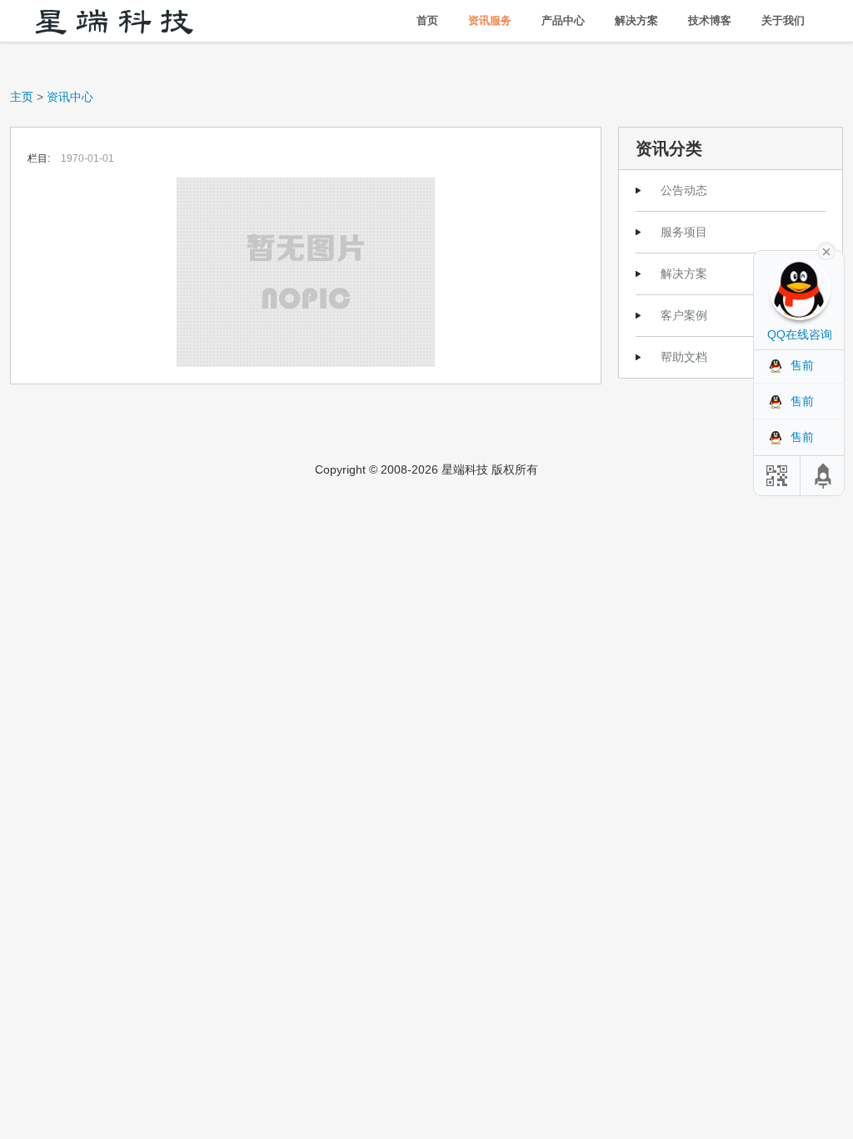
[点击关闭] (826, 250)
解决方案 (636, 20)
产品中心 (563, 20)
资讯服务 (489, 20)
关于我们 (783, 20)
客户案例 (684, 315)
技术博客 (709, 20)
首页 (427, 20)
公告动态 (684, 190)
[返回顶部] (824, 475)
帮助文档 (684, 357)
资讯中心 (70, 96)
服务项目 (684, 231)
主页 (21, 96)
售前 (802, 365)
